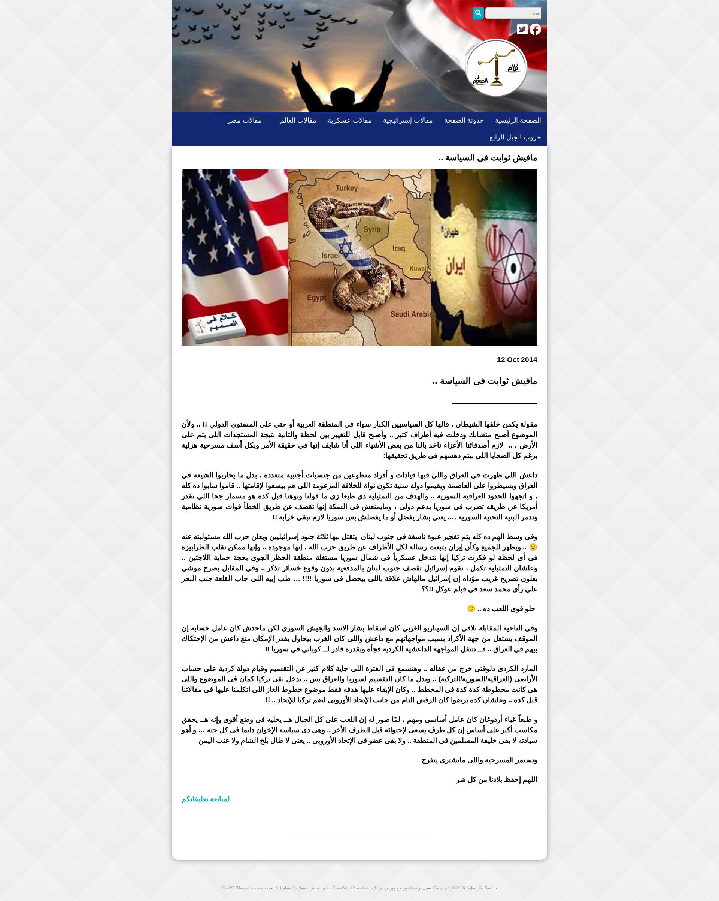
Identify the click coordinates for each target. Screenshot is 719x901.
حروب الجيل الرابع (515, 137)
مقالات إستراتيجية (408, 120)
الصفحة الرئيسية (518, 120)
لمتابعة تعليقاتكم (206, 799)
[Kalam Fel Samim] (494, 104)
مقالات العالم (298, 120)
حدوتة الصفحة (464, 120)
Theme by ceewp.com (255, 888)
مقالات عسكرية (350, 120)
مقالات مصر (244, 120)
